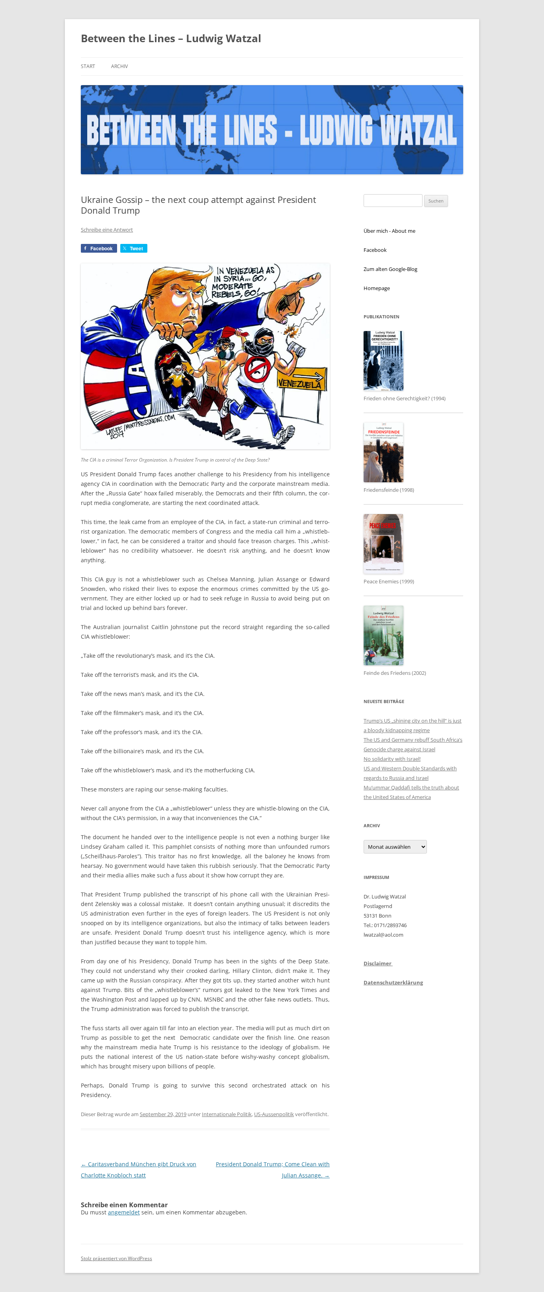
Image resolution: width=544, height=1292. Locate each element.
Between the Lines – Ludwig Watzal (171, 38)
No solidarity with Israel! (392, 758)
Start (88, 66)
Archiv (119, 66)
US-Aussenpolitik (274, 1114)
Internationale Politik (227, 1114)
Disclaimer (378, 963)
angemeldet (124, 1212)
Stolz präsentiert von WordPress (116, 1258)
